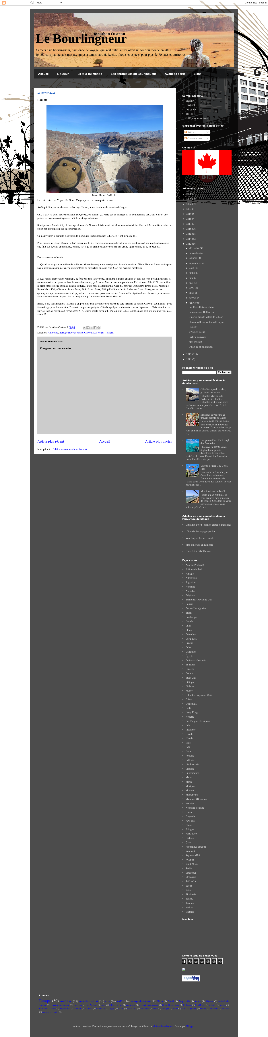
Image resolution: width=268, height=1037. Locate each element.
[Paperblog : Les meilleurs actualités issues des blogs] (191, 980)
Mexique (190, 786)
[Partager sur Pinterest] (98, 327)
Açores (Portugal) (195, 565)
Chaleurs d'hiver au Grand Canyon (206, 322)
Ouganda (190, 816)
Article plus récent (50, 441)
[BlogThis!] (88, 327)
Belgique (190, 595)
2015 (189, 233)
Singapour (191, 872)
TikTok (189, 113)
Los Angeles (91, 1005)
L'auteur (63, 73)
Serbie (189, 868)
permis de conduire (50, 1012)
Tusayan (109, 332)
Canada (189, 621)
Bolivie (189, 604)
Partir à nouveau (197, 337)
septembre (195, 263)
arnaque (165, 1008)
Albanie (190, 573)
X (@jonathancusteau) (197, 118)
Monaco (190, 790)
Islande (189, 738)
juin (191, 278)
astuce (198, 1001)
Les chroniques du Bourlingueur (133, 73)
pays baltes (65, 1008)
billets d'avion (116, 1005)
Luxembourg (192, 773)
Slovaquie (191, 877)
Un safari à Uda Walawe (198, 551)
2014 (189, 238)
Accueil (43, 73)
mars (192, 292)
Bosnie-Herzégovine (196, 608)
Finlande (190, 686)
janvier (193, 302)
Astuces (88, 1008)
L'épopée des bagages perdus (200, 531)
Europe (45, 1000)
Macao (189, 777)
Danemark (191, 651)
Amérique (53, 332)
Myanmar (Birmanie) (196, 799)
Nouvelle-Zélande (195, 807)
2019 (189, 213)
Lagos (111, 1008)
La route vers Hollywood (202, 312)
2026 (189, 194)
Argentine (191, 582)
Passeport (144, 1008)
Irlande (189, 734)
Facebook (190, 105)
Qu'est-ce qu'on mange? (201, 346)
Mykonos (187, 1005)
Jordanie (190, 755)
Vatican (189, 907)
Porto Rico (191, 833)
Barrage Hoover (67, 332)
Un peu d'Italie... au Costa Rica (214, 467)
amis (103, 1005)
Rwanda (190, 859)
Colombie (191, 634)
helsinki (212, 1005)
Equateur (190, 664)
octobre (193, 258)
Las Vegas (98, 332)
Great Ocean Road (170, 1005)
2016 (189, 228)
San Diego (200, 1005)
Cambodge (191, 617)
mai (191, 282)
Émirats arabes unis (196, 660)
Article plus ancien (158, 441)
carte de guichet (188, 1008)
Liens (197, 73)
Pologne (190, 829)
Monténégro (192, 794)
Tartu (155, 1008)
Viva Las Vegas (197, 331)
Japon (188, 751)
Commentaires (194, 138)
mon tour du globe (47, 1008)
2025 (189, 199)
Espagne (190, 669)
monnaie (214, 1008)
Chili (188, 625)
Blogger (190, 1026)
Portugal (190, 838)
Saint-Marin (192, 864)
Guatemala (191, 703)
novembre (194, 253)
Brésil (189, 612)
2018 (189, 218)
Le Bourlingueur (81, 39)
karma (223, 1005)
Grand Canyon (84, 332)
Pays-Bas (190, 820)
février (193, 297)
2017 (189, 223)
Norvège (190, 803)
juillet (192, 272)
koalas (203, 1008)
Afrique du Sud (194, 569)
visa (107, 1001)
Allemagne (191, 578)
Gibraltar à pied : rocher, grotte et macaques (213, 390)
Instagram (191, 109)
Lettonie (190, 760)
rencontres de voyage (148, 1005)
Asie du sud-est (88, 1001)
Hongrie (190, 716)
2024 (189, 204)
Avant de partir (175, 73)
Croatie (189, 643)
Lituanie (190, 768)
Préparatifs (184, 1001)
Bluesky (190, 100)
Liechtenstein (192, 764)
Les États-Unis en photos (201, 307)
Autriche (190, 591)
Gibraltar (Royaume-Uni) (199, 695)
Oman (189, 812)
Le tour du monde (89, 73)
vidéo (120, 1001)
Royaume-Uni (193, 855)
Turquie (190, 903)
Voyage (209, 1001)
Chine (189, 630)
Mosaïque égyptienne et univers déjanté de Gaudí (213, 416)
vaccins (225, 1008)
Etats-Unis (191, 677)
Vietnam (190, 911)
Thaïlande (191, 894)
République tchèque (196, 846)
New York (132, 1008)
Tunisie (189, 898)
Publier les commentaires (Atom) (70, 449)
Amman (77, 1008)
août (192, 268)
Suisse (189, 890)
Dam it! (193, 327)
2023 (189, 209)
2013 (189, 243)
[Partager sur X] (92, 327)
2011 (189, 359)
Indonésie (190, 729)
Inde (188, 725)
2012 (189, 354)
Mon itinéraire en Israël (213, 491)
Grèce (189, 699)
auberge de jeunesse (141, 1001)
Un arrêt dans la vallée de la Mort (206, 317)
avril (192, 287)
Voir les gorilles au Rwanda (200, 538)
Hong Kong (192, 712)
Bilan (160, 1001)
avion (175, 1008)
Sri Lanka (191, 881)
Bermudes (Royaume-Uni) (199, 599)
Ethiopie (190, 682)
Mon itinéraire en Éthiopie (199, 544)
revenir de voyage (60, 1005)
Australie (190, 586)
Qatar (188, 842)
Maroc (189, 781)
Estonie (189, 673)
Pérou (189, 825)
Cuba (188, 647)
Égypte (189, 656)
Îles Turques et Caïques (197, 721)
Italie (188, 747)
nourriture (130, 1005)
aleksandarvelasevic (163, 1026)
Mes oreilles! (195, 341)
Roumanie (191, 851)
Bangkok (78, 1005)
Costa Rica (191, 638)
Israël (188, 742)
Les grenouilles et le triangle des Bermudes (215, 441)
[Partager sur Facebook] (95, 327)
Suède (189, 885)
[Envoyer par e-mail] (85, 327)
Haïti (188, 708)
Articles (191, 132)
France (189, 690)
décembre (194, 248)
